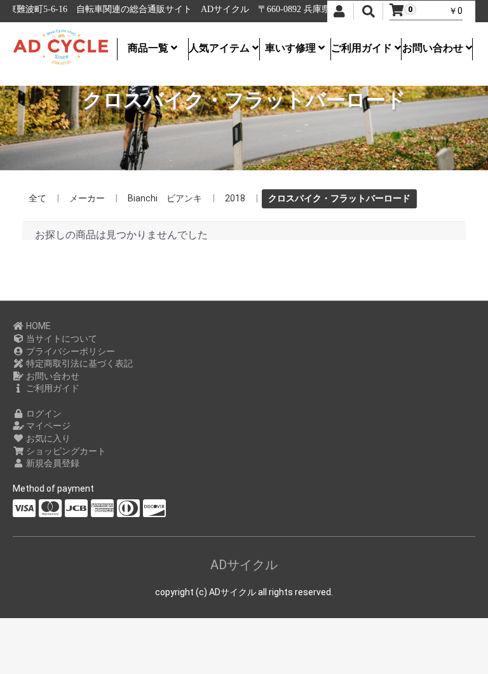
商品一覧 (149, 48)
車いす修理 (291, 48)
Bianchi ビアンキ (165, 198)
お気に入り (47, 438)
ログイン (43, 413)
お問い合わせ (434, 48)
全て (37, 198)
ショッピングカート (65, 451)
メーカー (87, 198)
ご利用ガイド (363, 48)
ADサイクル (244, 564)
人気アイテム (220, 48)
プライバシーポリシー (69, 351)
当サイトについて (60, 339)
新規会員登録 (51, 463)
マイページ (47, 426)
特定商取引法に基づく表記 (78, 363)
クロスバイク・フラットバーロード (339, 198)
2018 (235, 198)
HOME (37, 326)
